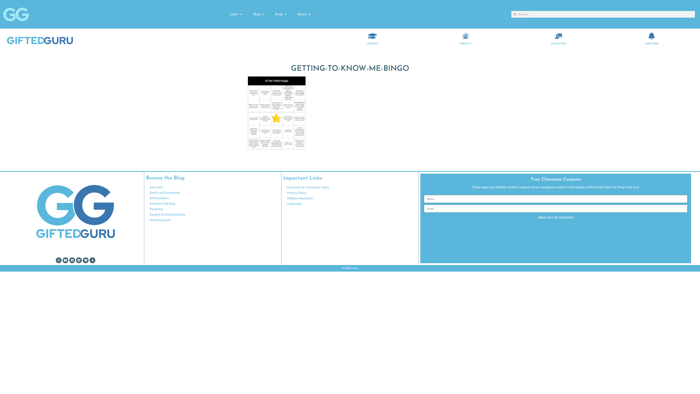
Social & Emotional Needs (167, 214)
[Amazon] (92, 260)
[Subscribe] (651, 36)
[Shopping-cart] (86, 260)
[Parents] (465, 36)
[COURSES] (372, 36)
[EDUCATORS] (558, 36)
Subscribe (651, 44)
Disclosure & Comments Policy (308, 187)
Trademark (294, 204)
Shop (279, 14)
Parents (465, 44)
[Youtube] (65, 260)
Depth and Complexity (165, 192)
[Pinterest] (79, 260)
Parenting (156, 209)
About (302, 14)
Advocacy (156, 187)
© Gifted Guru (350, 268)
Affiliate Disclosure (300, 198)
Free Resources (160, 220)
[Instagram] (59, 260)
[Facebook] (72, 260)
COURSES (372, 44)
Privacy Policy (296, 193)
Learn (234, 14)
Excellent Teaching (162, 203)
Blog (256, 14)
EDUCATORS (558, 44)
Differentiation (159, 198)
